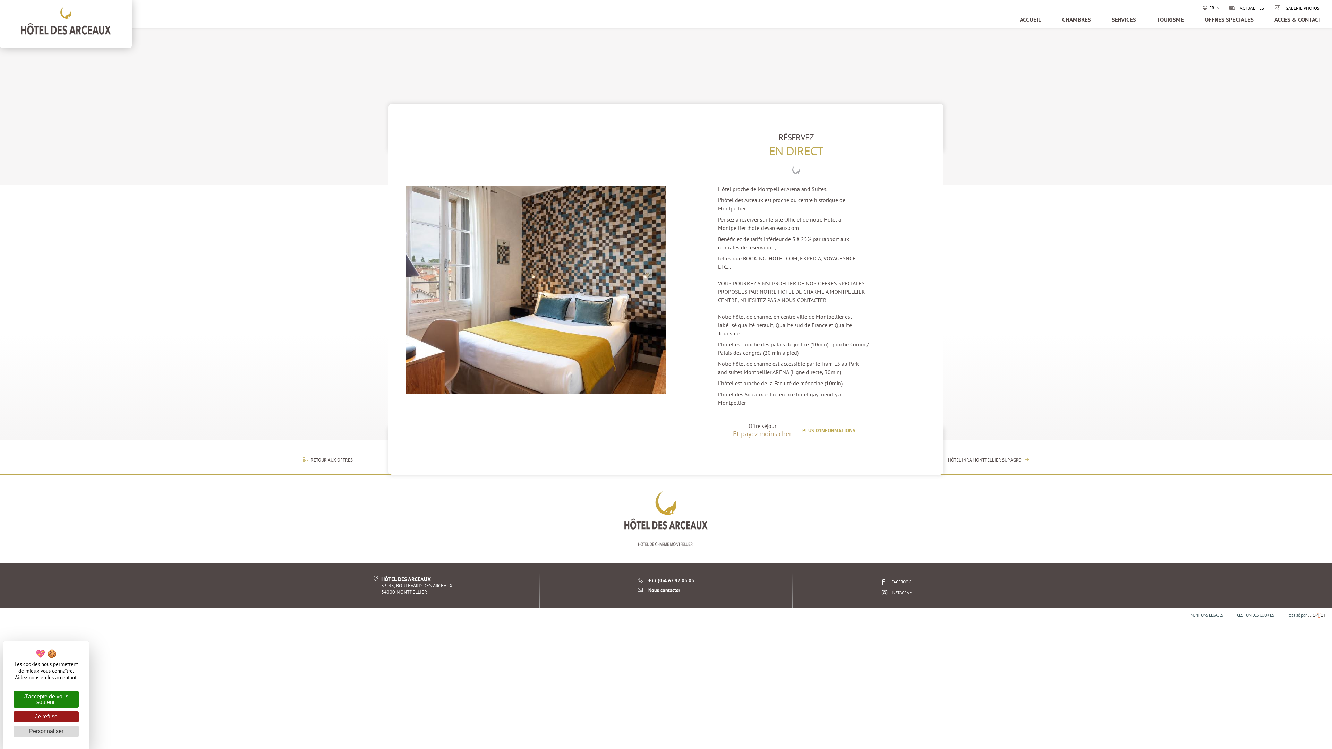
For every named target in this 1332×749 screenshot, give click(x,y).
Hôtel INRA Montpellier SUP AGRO (985, 460)
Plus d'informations (828, 430)
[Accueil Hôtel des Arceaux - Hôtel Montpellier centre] (666, 518)
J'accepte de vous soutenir (46, 699)
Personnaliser (46, 731)
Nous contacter (664, 590)
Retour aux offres (331, 460)
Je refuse (46, 717)
